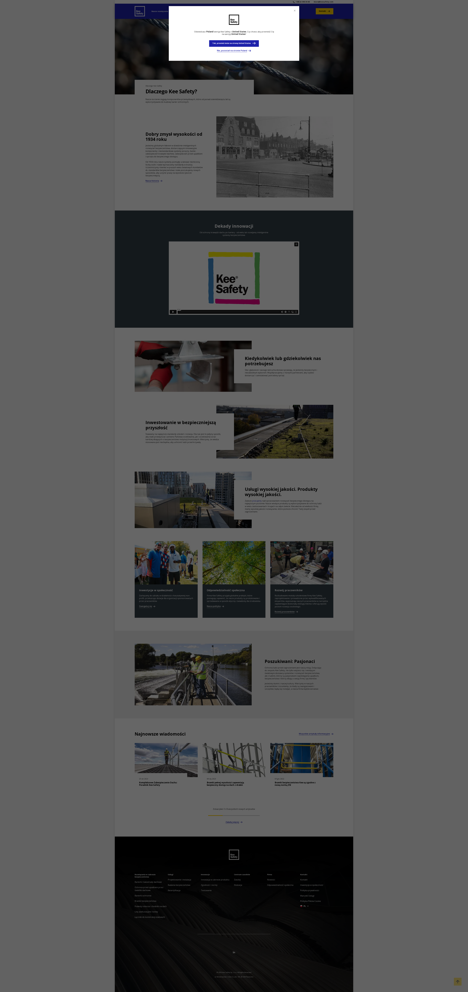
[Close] (294, 10)
